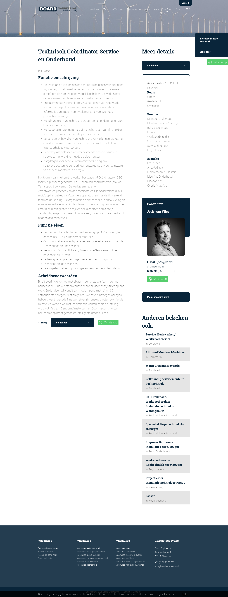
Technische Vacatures (113, 9)
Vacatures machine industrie (129, 555)
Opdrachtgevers (151, 9)
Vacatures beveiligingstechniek (91, 551)
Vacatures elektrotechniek (88, 548)
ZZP (188, 9)
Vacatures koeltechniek (87, 565)
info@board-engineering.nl (167, 566)
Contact (179, 9)
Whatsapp (110, 322)
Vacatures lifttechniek (125, 551)
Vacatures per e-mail (47, 555)
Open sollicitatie (45, 558)
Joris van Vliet (158, 211)
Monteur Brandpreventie (163, 366)
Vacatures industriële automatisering (93, 558)
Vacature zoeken (45, 551)
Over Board (167, 9)
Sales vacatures (134, 9)
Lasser (150, 496)
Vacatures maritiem (125, 558)
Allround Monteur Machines (165, 352)
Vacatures (45, 540)
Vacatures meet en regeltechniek (131, 561)
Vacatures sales (123, 548)
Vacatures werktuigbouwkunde (130, 565)
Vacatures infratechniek (87, 561)
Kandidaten (95, 9)
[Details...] (166, 237)
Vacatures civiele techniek (88, 555)
